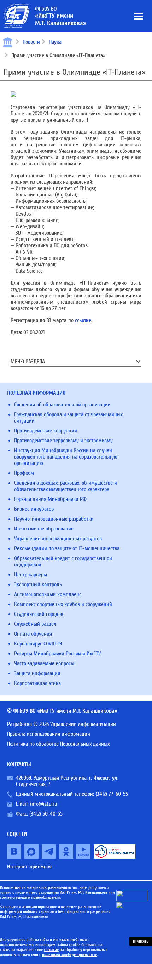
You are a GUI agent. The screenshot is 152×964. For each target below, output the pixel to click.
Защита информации (37, 673)
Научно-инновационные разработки (54, 519)
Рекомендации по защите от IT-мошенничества (66, 548)
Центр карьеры (30, 574)
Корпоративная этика (37, 683)
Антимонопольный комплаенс (47, 594)
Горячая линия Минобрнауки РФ (50, 499)
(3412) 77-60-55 (111, 794)
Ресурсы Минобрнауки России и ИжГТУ (57, 653)
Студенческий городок (38, 614)
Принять (140, 941)
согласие (51, 949)
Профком (24, 473)
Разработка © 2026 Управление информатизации (61, 724)
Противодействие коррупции (45, 431)
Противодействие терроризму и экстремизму (63, 440)
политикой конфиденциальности (69, 954)
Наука (55, 42)
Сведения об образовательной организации (62, 404)
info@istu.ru (43, 804)
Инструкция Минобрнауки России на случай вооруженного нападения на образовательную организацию (65, 456)
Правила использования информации (48, 734)
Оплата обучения (33, 634)
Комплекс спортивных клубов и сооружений (63, 604)
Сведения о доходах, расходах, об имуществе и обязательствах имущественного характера (65, 486)
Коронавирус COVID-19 (38, 644)
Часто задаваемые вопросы (44, 663)
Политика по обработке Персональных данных (58, 744)
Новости (31, 42)
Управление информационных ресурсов (58, 538)
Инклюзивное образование (44, 529)
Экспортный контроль (38, 584)
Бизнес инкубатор (34, 509)
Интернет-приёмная (29, 866)
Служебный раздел (35, 624)
